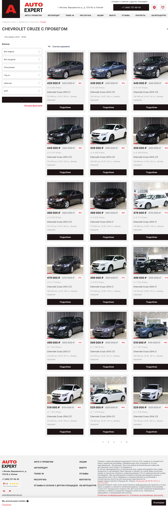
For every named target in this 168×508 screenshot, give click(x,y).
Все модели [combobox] (9, 59)
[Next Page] (121, 442)
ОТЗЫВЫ (83, 473)
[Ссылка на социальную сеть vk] (4, 491)
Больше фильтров (33, 105)
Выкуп (112, 15)
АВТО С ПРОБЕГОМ (33, 15)
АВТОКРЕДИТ (41, 467)
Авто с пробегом (19, 22)
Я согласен (158, 502)
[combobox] (60, 46)
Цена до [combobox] (8, 83)
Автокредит (54, 15)
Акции (100, 15)
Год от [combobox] (7, 75)
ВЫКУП (83, 467)
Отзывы (126, 15)
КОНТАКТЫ (85, 479)
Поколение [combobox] (9, 67)
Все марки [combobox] (9, 51)
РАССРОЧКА (40, 479)
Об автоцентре (158, 15)
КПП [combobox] (6, 91)
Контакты (140, 15)
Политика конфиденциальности (113, 495)
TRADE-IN (39, 473)
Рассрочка (85, 15)
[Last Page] (126, 442)
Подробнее (65, 107)
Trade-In (70, 15)
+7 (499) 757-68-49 (131, 7)
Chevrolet (34, 22)
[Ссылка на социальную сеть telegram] (10, 491)
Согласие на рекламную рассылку (146, 495)
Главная (6, 22)
